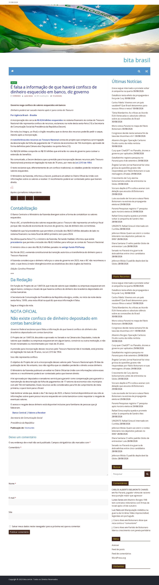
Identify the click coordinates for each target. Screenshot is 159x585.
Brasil (14, 83)
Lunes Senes (28, 96)
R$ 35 (29, 198)
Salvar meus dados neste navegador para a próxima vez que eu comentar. (46, 526)
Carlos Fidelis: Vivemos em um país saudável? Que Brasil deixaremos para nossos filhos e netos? (129, 105)
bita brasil (136, 60)
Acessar (115, 545)
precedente (16, 242)
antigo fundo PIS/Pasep (73, 247)
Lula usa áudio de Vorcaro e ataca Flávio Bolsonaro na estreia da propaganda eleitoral (130, 201)
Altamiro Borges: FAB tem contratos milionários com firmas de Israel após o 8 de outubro (130, 502)
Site (10, 512)
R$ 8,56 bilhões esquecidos (50, 120)
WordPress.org (119, 557)
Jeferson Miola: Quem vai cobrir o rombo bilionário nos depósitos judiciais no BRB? (131, 236)
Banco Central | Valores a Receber (29, 412)
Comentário (15, 447)
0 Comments (57, 96)
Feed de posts (118, 549)
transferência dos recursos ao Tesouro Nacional (35, 139)
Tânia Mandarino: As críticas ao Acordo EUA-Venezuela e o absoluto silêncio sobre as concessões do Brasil (130, 115)
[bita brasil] (79, 6)
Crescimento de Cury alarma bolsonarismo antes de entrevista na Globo (129, 181)
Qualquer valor (42, 198)
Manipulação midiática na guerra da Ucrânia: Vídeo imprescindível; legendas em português (130, 513)
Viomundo (29, 427)
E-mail (12, 497)
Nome (12, 483)
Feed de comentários (121, 553)
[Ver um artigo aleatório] (146, 71)
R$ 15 (21, 198)
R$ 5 (14, 198)
